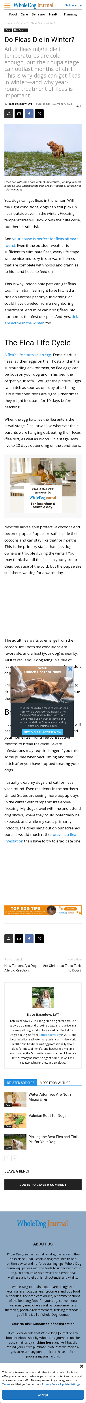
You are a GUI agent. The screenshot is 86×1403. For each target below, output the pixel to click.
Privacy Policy (50, 1384)
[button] (81, 1366)
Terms (6, 1384)
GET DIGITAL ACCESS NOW (42, 732)
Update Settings (70, 1384)
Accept (43, 1395)
